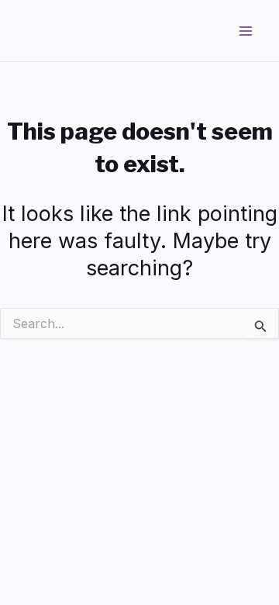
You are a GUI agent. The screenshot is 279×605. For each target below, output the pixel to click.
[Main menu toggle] (246, 31)
